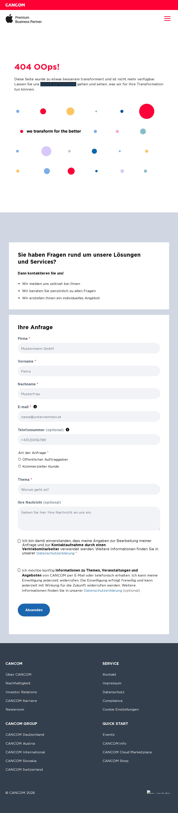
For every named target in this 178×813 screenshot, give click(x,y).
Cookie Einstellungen (121, 709)
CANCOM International (25, 752)
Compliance (113, 701)
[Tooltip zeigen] (35, 406)
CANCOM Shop (116, 761)
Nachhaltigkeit (18, 683)
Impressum (112, 683)
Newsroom (15, 709)
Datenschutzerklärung (55, 553)
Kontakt (109, 674)
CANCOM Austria (20, 743)
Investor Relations (21, 692)
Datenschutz (113, 692)
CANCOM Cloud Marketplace (127, 752)
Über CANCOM (18, 674)
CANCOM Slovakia (21, 761)
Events (109, 735)
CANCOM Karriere (21, 701)
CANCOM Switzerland (24, 769)
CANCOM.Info (114, 743)
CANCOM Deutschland (25, 735)
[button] (167, 18)
